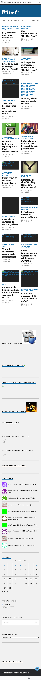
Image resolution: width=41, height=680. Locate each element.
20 (31, 579)
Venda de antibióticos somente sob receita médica (9, 253)
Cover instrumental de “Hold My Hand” (29, 34)
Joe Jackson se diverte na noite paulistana (29, 215)
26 (26, 583)
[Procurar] (36, 622)
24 (15, 583)
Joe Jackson (7, 27)
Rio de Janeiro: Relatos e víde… (27, 511)
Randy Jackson (27, 93)
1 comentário (7, 260)
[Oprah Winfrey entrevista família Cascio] (10, 165)
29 (5, 588)
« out (3, 591)
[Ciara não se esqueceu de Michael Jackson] (10, 205)
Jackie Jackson (27, 84)
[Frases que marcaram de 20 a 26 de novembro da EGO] (29, 278)
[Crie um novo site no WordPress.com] (20, 2)
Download (25, 246)
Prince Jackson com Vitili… (26, 498)
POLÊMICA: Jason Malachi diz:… (22, 531)
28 (36, 583)
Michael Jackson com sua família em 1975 (29, 101)
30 (10, 588)
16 (10, 579)
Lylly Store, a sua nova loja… (24, 505)
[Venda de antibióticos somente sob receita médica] (10, 238)
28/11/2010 (6, 40)
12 (26, 574)
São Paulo (12, 100)
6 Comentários (7, 155)
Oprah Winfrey (8, 174)
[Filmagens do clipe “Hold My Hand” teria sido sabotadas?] (29, 167)
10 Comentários (8, 72)
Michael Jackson (26, 27)
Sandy (31, 290)
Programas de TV (10, 28)
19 (26, 579)
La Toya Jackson (27, 89)
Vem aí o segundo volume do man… (23, 491)
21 (36, 579)
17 (15, 579)
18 (20, 579)
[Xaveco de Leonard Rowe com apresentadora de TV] (10, 88)
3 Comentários (26, 73)
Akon (23, 27)
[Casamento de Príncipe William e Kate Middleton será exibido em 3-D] (10, 276)
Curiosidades (26, 245)
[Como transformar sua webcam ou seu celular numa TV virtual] (29, 238)
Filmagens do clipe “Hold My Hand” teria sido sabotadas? (28, 184)
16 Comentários (27, 40)
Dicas (35, 245)
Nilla (9, 545)
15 (5, 579)
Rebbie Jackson (27, 94)
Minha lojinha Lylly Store (12, 423)
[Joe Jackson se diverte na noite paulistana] (29, 201)
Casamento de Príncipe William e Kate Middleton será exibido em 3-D (10, 292)
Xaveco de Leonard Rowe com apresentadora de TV (9, 108)
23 (10, 583)
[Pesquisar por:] (20, 622)
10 (15, 574)
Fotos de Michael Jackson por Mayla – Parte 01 (10, 66)
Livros (4, 100)
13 (31, 574)
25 (20, 583)
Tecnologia (14, 138)
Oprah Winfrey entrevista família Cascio (9, 180)
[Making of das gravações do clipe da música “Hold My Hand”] (29, 51)
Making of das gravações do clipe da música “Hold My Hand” (29, 66)
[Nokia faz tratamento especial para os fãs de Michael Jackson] (10, 129)
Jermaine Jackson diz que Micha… (24, 545)
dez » (8, 591)
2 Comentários (26, 152)
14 (36, 574)
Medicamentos (8, 245)
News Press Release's (10, 12)
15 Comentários (8, 41)
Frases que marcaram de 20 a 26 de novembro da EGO (29, 297)
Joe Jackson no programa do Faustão (9, 35)
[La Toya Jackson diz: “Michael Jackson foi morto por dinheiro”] (29, 128)
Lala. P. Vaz (11, 511)
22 (5, 583)
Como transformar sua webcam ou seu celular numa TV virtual (29, 255)
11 (20, 574)
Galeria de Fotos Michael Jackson (9, 58)
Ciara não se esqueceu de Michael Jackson (10, 222)
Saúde (4, 246)
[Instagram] (4, 439)
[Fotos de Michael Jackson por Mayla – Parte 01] (10, 51)
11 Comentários (27, 191)
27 (31, 583)
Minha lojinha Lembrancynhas (14, 465)
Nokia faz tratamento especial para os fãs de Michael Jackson (10, 146)
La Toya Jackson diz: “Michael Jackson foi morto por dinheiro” (29, 145)
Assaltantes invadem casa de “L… (26, 484)
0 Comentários (26, 264)
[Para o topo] (37, 669)
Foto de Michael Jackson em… (24, 538)
